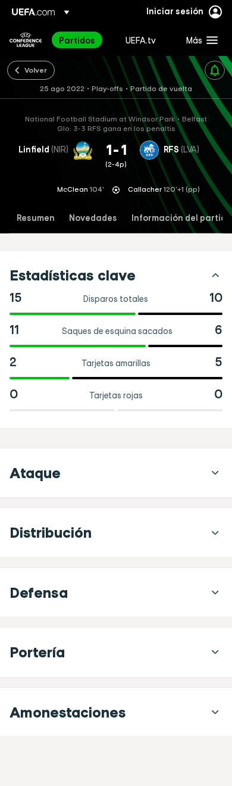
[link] (77, 40)
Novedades (93, 218)
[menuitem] (82, 40)
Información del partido (181, 218)
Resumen (36, 218)
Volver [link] (35, 70)
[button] (199, 40)
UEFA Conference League (26, 40)
